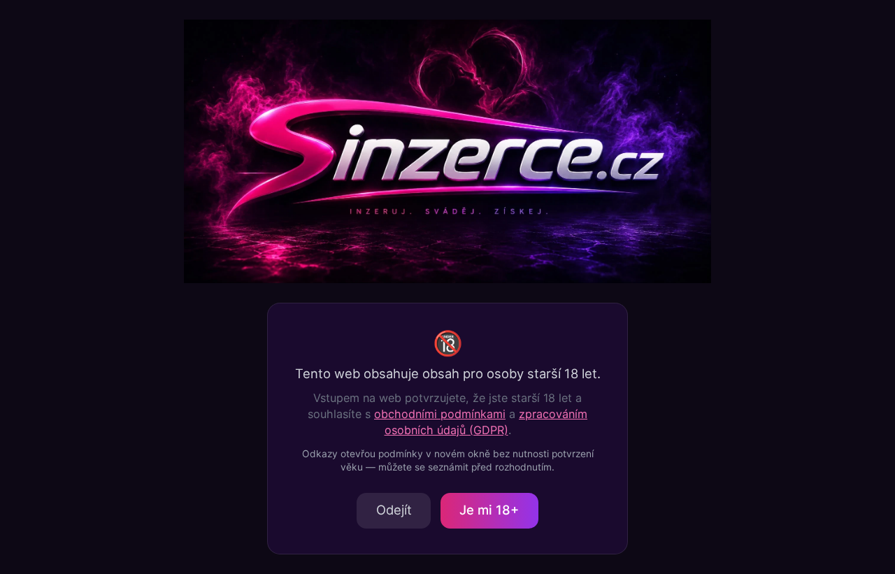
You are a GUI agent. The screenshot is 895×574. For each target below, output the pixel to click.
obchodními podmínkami (440, 414)
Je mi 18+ (489, 509)
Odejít (394, 509)
